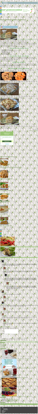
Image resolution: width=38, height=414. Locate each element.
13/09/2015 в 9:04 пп (5, 269)
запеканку (6, 44)
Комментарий (2, 333)
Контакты (3, 6)
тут (6, 126)
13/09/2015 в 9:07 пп (5, 298)
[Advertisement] (13, 24)
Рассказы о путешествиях (3, 347)
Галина (6, 309)
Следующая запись (2, 257)
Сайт (1, 337)
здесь (32, 43)
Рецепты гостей (2, 346)
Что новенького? (2, 344)
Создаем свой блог (5, 3)
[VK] (19, 232)
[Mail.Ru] (19, 230)
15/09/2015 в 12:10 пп (6, 310)
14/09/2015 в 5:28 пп (4, 304)
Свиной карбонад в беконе (9, 401)
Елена (5, 303)
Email (1, 336)
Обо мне (3, 4)
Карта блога (3, 5)
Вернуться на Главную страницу (33, 130)
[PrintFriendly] (19, 234)
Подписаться (6, 141)
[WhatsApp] (19, 233)
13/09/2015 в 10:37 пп (7, 276)
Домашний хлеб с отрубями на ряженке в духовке (12, 399)
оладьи (10, 44)
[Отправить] (19, 236)
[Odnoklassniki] (19, 231)
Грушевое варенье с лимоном (10, 398)
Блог (2, 1)
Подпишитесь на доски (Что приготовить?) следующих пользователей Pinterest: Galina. (11, 403)
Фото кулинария (5, 2)
